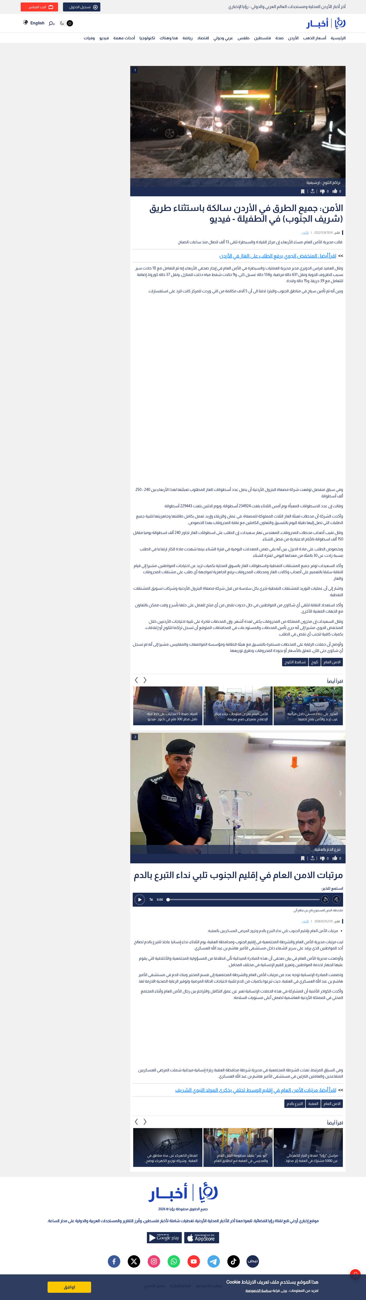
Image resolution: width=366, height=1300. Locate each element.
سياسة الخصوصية (258, 1291)
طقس (243, 38)
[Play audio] (139, 899)
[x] (134, 1261)
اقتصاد (203, 38)
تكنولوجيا (147, 38)
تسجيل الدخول (80, 7)
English (37, 23)
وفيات (89, 38)
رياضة (188, 38)
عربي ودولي (223, 38)
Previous (145, 680)
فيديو (104, 38)
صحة (279, 38)
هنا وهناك (169, 38)
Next (136, 680)
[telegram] (213, 1261)
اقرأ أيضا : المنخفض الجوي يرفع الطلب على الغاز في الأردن (277, 256)
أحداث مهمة (124, 38)
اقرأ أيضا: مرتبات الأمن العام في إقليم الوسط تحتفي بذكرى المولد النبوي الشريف (255, 1090)
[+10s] (336, 899)
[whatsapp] (174, 1261)
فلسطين (262, 38)
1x (151, 899)
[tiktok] (233, 1261)
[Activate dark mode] (66, 23)
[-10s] (325, 899)
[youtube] (193, 1261)
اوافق (69, 1287)
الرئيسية (338, 38)
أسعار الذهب (314, 38)
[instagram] (154, 1261)
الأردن (293, 38)
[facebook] (114, 1261)
